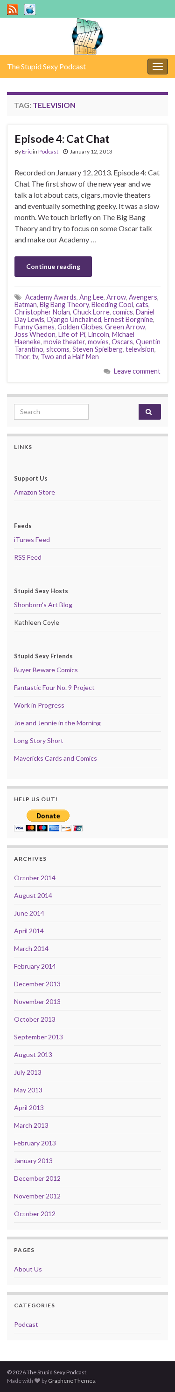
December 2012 (37, 1178)
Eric (27, 151)
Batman (25, 304)
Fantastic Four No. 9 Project (54, 687)
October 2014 (35, 878)
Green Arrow (125, 327)
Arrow (116, 297)
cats (142, 304)
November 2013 (37, 1001)
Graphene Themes (71, 1380)
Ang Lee (91, 297)
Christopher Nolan (42, 312)
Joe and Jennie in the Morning (57, 723)
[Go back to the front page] (87, 36)
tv (35, 357)
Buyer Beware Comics (46, 670)
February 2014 (35, 966)
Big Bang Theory (64, 304)
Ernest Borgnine (128, 319)
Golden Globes (79, 327)
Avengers (143, 297)
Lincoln (98, 334)
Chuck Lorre (91, 312)
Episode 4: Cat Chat (62, 138)
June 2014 (29, 913)
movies (98, 342)
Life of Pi (71, 334)
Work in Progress (39, 705)
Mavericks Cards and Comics (55, 758)
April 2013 (29, 1107)
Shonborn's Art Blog (43, 605)
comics (122, 312)
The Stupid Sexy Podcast (46, 66)
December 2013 (37, 984)
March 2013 (31, 1125)
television (140, 349)
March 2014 (31, 948)
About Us (28, 1269)
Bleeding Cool (112, 304)
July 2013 (28, 1072)
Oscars (122, 342)
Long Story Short (38, 740)
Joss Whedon (35, 334)
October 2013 (35, 1019)
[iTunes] (29, 7)
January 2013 (33, 1160)
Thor (21, 357)
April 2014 (29, 931)
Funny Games (34, 327)
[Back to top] (154, 1371)
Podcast (48, 151)
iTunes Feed (32, 539)
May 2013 (28, 1090)
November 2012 (37, 1196)
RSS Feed (28, 557)
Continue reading (53, 266)
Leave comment (137, 371)
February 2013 (35, 1143)
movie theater (64, 342)
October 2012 (35, 1214)
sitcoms (58, 349)
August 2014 (33, 895)
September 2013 (38, 1037)
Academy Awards (51, 297)
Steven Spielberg (97, 349)
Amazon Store (34, 492)
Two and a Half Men (70, 357)
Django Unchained (74, 319)
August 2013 (33, 1054)
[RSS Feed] (12, 7)
